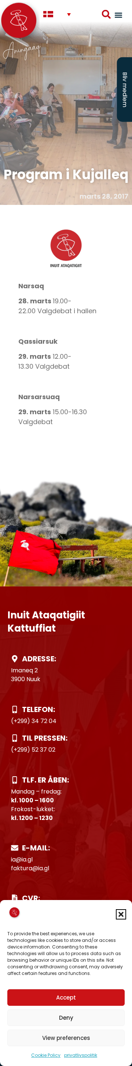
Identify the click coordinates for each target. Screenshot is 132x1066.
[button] (121, 914)
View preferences (66, 1038)
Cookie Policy (45, 1055)
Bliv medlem (125, 89)
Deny (66, 1018)
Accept (66, 997)
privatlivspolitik (80, 1055)
